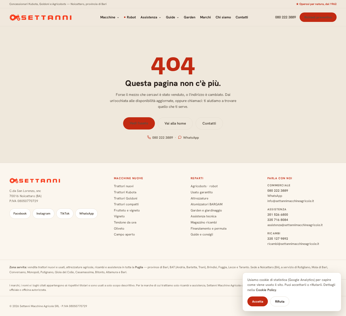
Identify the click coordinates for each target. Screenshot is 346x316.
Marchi (205, 17)
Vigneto (119, 216)
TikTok (64, 213)
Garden (189, 17)
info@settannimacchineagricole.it (290, 201)
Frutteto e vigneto (127, 210)
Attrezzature (199, 198)
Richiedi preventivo (318, 17)
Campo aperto (124, 234)
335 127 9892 (277, 238)
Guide (170, 17)
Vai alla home (175, 123)
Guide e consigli (202, 234)
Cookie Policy (266, 290)
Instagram (43, 213)
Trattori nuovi (123, 186)
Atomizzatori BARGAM (206, 204)
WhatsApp (191, 137)
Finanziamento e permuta (208, 228)
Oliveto (119, 228)
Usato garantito (202, 192)
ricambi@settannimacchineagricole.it (293, 244)
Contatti (242, 17)
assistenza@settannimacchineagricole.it (295, 225)
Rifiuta (279, 301)
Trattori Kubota (125, 192)
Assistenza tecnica (203, 216)
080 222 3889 (285, 17)
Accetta (257, 301)
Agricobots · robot (204, 186)
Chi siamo (223, 17)
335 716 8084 (277, 220)
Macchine (107, 17)
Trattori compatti (126, 204)
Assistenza (149, 17)
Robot (131, 17)
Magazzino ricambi (204, 222)
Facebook (20, 213)
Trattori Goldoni (125, 198)
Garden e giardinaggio (206, 210)
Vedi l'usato (139, 123)
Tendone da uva (125, 222)
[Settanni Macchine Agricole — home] (41, 17)
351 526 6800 (277, 214)
